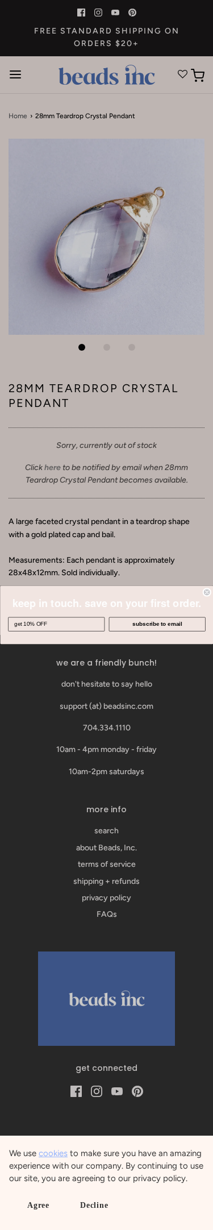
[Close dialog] (207, 592)
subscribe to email (157, 624)
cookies (53, 1153)
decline (94, 1205)
